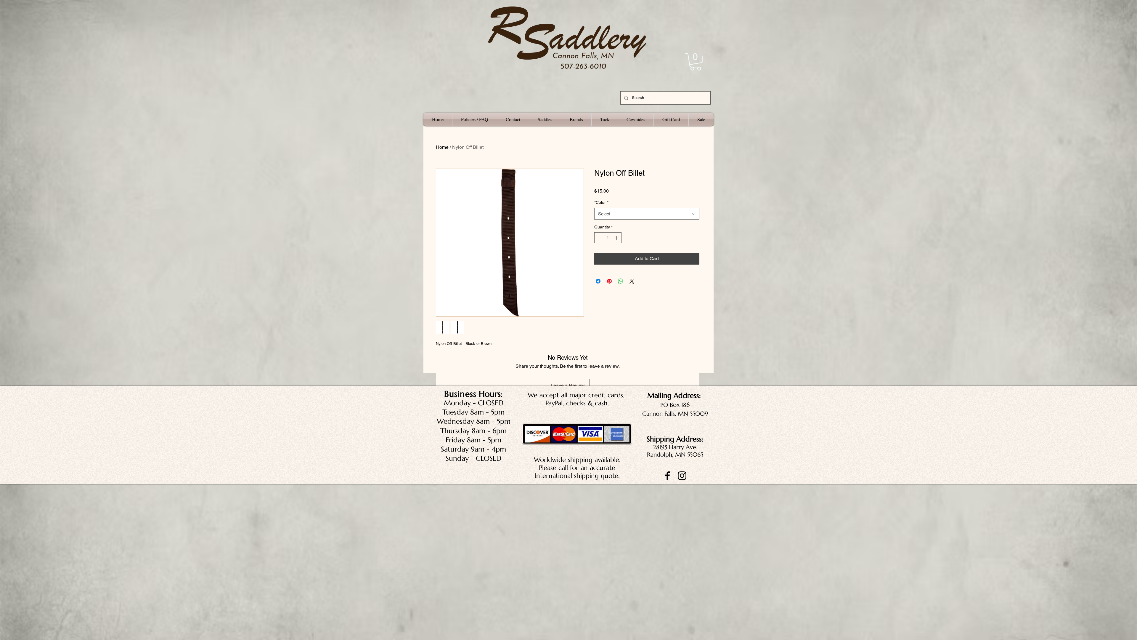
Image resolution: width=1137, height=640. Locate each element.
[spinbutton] (608, 238)
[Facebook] (667, 475)
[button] (695, 62)
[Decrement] (599, 238)
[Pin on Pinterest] (609, 281)
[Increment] (617, 238)
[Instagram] (682, 475)
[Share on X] (631, 281)
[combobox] (646, 214)
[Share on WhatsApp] (620, 281)
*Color (601, 202)
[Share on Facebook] (598, 281)
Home (442, 147)
